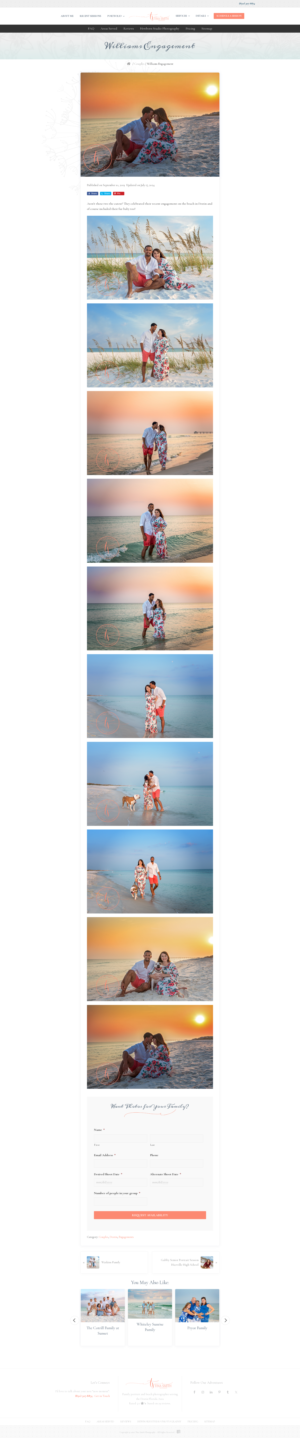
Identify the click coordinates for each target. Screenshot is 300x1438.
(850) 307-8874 (247, 3)
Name (99, 1130)
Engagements (126, 1237)
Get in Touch (102, 1396)
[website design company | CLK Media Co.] (178, 1432)
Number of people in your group (117, 1193)
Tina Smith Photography (145, 1432)
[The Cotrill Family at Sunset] (103, 1305)
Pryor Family (197, 1328)
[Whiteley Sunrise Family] (150, 1304)
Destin (113, 1237)
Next (225, 1320)
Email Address (105, 1155)
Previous (74, 1320)
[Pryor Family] (197, 1305)
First (97, 1144)
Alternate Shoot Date (165, 1174)
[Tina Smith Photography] (129, 64)
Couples (103, 1237)
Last (152, 1144)
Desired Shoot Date (108, 1174)
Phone (154, 1155)
